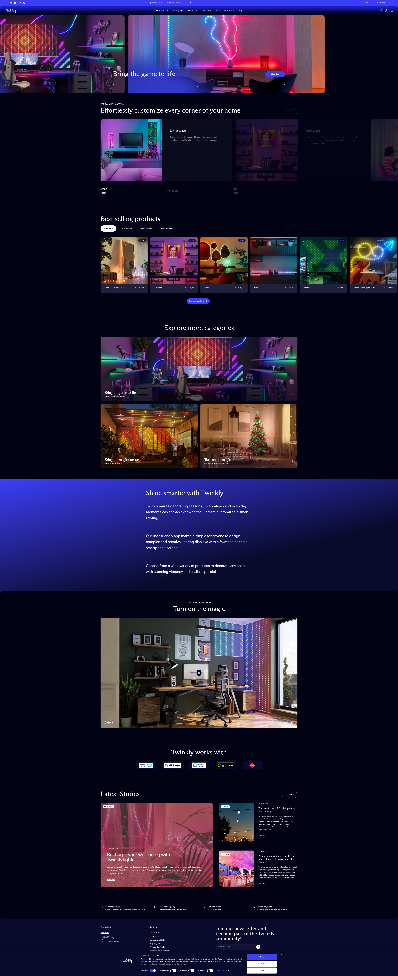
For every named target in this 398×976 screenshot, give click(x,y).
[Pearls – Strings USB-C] (124, 260)
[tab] (108, 228)
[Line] (273, 260)
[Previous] (139, 3)
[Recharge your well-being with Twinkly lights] (157, 845)
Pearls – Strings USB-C (115, 288)
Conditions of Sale (157, 940)
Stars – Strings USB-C (364, 288)
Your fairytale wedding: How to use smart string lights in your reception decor (276, 859)
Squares (158, 288)
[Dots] (224, 260)
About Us (105, 933)
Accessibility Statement (159, 951)
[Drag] (199, 673)
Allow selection (261, 964)
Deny (262, 970)
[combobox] (366, 3)
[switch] (173, 970)
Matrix (307, 288)
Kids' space (235, 191)
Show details (221, 971)
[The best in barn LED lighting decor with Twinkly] (236, 822)
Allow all (262, 957)
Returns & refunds (157, 947)
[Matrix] (323, 260)
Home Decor (108, 806)
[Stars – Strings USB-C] (373, 260)
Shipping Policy (156, 944)
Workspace (172, 192)
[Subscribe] (258, 947)
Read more (111, 880)
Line (256, 288)
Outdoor (225, 806)
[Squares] (174, 260)
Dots (206, 288)
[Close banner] (281, 954)
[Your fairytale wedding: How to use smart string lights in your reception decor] (236, 869)
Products (226, 854)
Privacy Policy (155, 933)
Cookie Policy (155, 936)
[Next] (190, 3)
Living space (104, 191)
